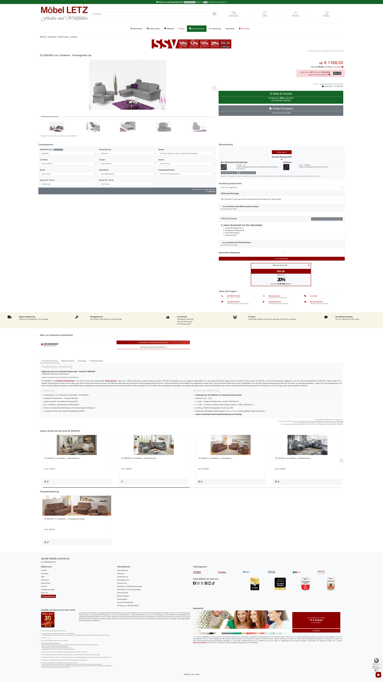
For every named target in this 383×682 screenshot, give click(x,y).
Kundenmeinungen (48, 590)
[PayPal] (255, 572)
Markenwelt (230, 29)
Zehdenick (73, 37)
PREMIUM (170, 29)
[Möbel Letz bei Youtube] (209, 583)
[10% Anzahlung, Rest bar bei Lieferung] (230, 572)
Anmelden (45, 573)
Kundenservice (122, 577)
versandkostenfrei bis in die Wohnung (331, 84)
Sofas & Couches (63, 37)
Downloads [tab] (82, 361)
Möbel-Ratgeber (123, 596)
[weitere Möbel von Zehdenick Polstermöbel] (50, 344)
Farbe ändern (282, 152)
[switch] (376, 670)
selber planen (155, 29)
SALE (183, 29)
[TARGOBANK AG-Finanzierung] (280, 572)
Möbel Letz (43, 37)
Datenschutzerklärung (200, 642)
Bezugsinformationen (229, 173)
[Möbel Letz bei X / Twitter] (202, 583)
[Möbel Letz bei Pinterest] (206, 583)
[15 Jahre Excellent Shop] (255, 584)
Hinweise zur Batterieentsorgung (129, 586)
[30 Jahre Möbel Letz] (48, 620)
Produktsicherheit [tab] (96, 361)
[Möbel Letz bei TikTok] (213, 583)
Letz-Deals (245, 29)
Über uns (44, 593)
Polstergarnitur (111, 381)
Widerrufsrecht (122, 593)
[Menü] (380, 658)
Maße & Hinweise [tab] (67, 361)
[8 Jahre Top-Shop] (331, 584)
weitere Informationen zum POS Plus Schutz (327, 219)
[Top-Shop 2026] (305, 584)
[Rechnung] (329, 572)
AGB (42, 577)
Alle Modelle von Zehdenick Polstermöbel (152, 342)
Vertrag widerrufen (48, 596)
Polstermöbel (52, 37)
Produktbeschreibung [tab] (50, 361)
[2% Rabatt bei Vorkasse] (205, 572)
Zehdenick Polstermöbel (65, 381)
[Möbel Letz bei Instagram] (198, 583)
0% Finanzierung (215, 29)
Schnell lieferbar (198, 29)
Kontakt (44, 570)
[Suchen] (214, 14)
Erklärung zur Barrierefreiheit (128, 606)
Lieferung (120, 573)
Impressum (45, 580)
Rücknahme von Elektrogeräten (129, 590)
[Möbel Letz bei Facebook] (194, 583)
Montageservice (123, 580)
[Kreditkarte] (304, 572)
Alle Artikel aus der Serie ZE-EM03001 (152, 347)
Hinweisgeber (122, 599)
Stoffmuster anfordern (247, 173)
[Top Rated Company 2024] (280, 584)
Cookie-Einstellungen (125, 602)
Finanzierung (122, 583)
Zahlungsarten (122, 570)
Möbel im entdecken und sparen (192, 2)
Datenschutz (46, 583)
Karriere (44, 586)
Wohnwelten (137, 29)
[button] (264, 14)
